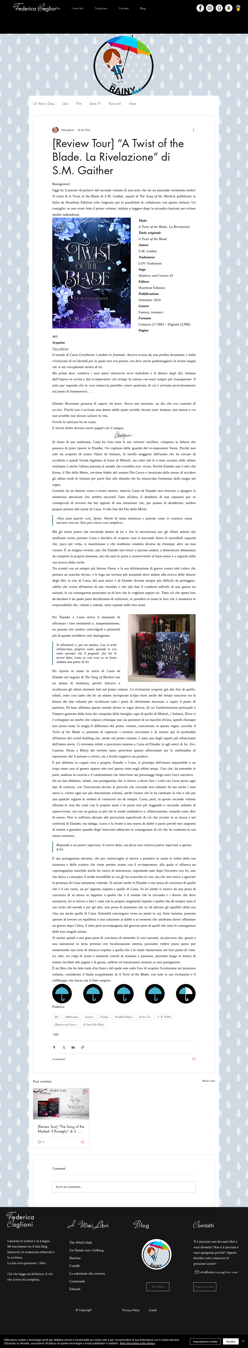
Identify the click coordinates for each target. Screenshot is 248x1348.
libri (57, 1016)
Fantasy (104, 1016)
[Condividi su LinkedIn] (73, 1047)
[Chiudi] (243, 1341)
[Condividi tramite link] (82, 1047)
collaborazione (72, 1016)
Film (79, 103)
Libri (65, 103)
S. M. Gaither (164, 1016)
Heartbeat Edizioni (124, 1016)
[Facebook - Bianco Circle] (200, 8)
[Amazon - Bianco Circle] (228, 8)
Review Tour (145, 1016)
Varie (132, 103)
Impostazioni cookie (205, 1341)
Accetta (230, 1341)
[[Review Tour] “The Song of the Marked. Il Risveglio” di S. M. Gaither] (61, 1104)
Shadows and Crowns (66, 1024)
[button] (77, 8)
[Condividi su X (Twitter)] (63, 1047)
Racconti (115, 103)
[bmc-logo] (238, 8)
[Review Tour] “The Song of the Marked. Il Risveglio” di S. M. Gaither (61, 1128)
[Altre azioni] (193, 130)
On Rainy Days (44, 103)
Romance (89, 1016)
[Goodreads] (219, 8)
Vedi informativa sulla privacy (137, 1343)
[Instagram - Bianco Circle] (210, 8)
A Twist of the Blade (93, 1024)
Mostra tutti (208, 1080)
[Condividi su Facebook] (54, 1047)
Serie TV (95, 103)
